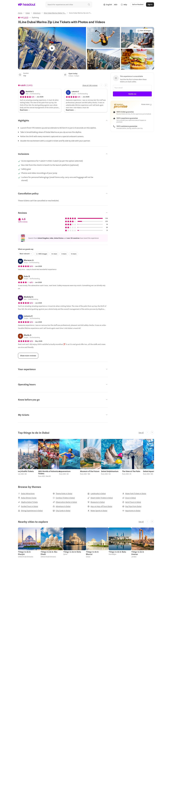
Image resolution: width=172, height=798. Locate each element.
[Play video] (52, 48)
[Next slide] (106, 85)
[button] (103, 37)
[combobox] (69, 4)
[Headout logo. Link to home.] (26, 4)
